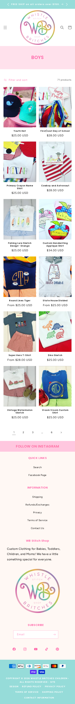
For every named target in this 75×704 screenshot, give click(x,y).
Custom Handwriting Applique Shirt (55, 244)
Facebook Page (37, 475)
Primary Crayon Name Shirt (20, 187)
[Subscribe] (54, 634)
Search (37, 467)
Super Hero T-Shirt (20, 355)
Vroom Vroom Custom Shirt (55, 411)
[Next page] (61, 432)
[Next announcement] (67, 4)
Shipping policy (52, 692)
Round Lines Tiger (19, 300)
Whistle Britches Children (49, 678)
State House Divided (55, 300)
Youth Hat (20, 131)
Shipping (37, 496)
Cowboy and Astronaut (55, 185)
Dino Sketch (55, 355)
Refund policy (32, 686)
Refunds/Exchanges (37, 504)
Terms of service (27, 692)
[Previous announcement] (8, 4)
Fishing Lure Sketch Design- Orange (19, 244)
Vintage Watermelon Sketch (20, 411)
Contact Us (37, 528)
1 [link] (14, 432)
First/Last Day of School (55, 131)
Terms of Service (37, 520)
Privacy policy (55, 686)
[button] (62, 27)
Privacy (37, 512)
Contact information (39, 698)
